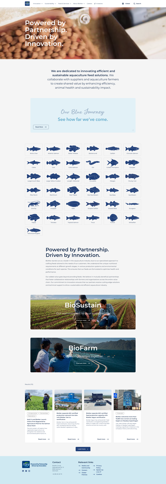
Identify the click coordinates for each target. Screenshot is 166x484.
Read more (42, 439)
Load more (82, 449)
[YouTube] (29, 471)
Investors (99, 3)
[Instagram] (26, 471)
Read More (39, 127)
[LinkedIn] (23, 471)
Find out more (81, 320)
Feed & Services (63, 3)
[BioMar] (27, 3)
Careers (89, 3)
